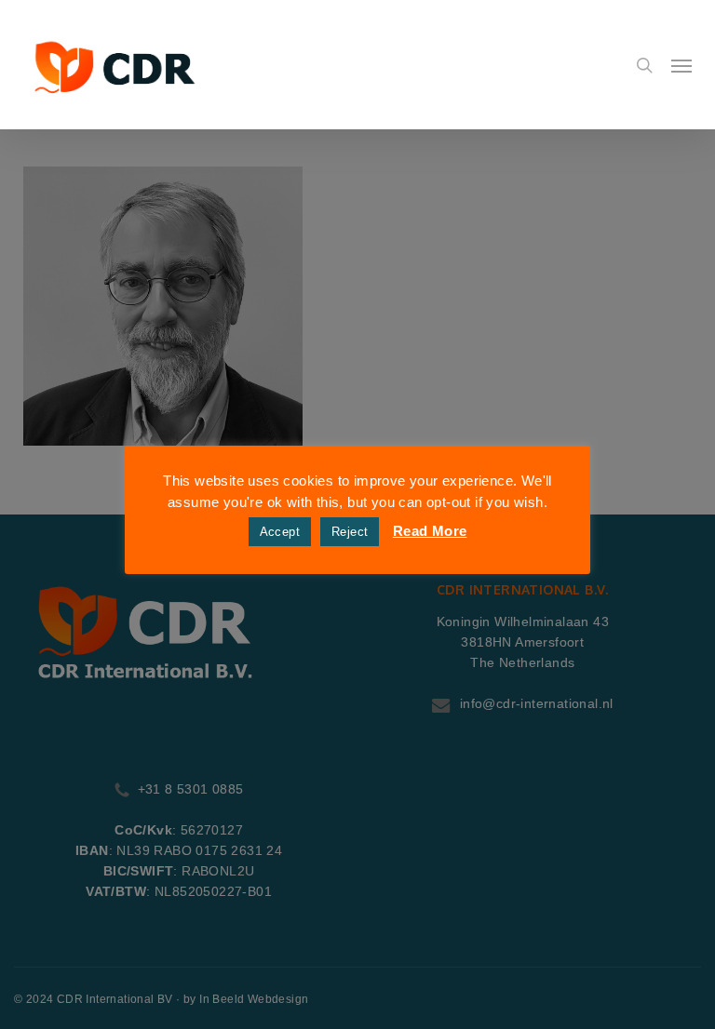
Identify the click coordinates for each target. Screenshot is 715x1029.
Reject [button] (349, 532)
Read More (430, 531)
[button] (681, 65)
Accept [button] (280, 532)
